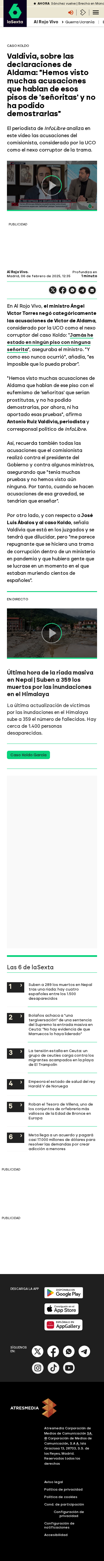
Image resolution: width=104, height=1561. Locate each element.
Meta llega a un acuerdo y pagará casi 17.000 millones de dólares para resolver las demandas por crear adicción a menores (62, 1142)
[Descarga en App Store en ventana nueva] (61, 1313)
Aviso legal (53, 1482)
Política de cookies (60, 1497)
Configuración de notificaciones (59, 1525)
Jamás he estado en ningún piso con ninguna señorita (50, 342)
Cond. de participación (64, 1504)
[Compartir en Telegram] (82, 292)
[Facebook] (53, 1356)
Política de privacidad (63, 1489)
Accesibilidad (56, 1535)
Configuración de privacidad (69, 1514)
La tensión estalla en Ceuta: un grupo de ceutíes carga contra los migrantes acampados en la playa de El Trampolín (61, 1057)
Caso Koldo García (28, 754)
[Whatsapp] (69, 1356)
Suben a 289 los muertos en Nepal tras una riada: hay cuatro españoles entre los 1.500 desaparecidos (60, 991)
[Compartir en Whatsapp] (72, 292)
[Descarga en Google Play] (63, 1297)
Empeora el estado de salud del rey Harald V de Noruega (62, 1083)
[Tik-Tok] (53, 1372)
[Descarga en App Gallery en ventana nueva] (63, 1329)
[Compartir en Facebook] (63, 292)
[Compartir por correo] (92, 292)
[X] (53, 292)
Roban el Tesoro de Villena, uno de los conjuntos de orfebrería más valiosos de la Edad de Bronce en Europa (61, 1111)
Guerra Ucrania (79, 22)
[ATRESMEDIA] (52, 1408)
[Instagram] (38, 1372)
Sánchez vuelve (63, 3)
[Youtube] (69, 1372)
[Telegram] (84, 1356)
